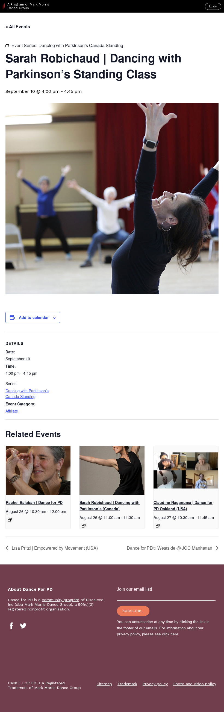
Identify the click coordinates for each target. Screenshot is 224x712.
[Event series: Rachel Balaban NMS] (10, 519)
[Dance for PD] (27, 22)
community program (60, 600)
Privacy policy (155, 684)
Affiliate (11, 411)
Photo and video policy (194, 684)
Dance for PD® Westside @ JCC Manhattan (170, 548)
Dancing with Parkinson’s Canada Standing (27, 393)
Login (213, 6)
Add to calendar (34, 317)
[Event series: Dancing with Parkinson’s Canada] (84, 525)
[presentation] (38, 470)
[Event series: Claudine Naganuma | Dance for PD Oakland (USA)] (158, 525)
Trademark (127, 684)
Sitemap (104, 684)
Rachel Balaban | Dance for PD (34, 502)
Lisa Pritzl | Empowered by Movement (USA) (54, 548)
